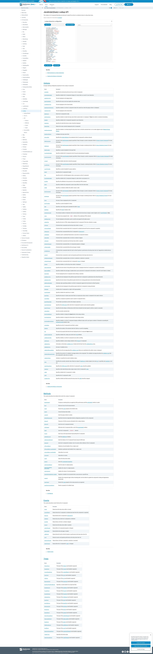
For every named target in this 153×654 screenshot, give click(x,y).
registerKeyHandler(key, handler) (50, 474)
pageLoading (46, 531)
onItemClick (46, 237)
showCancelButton (48, 314)
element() (46, 424)
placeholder (46, 273)
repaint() (46, 478)
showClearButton (47, 317)
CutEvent (46, 578)
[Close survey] (132, 1)
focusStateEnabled (50, 45)
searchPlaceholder (47, 301)
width (45, 375)
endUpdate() (89, 402)
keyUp (64, 609)
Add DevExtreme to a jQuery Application (55, 72)
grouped (47, 47)
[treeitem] (30, 10)
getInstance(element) (48, 439)
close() (45, 411)
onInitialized (46, 234)
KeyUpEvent (46, 609)
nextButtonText (47, 219)
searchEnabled (104, 212)
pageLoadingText (47, 267)
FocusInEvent (46, 590)
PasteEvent (46, 622)
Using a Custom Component (102, 140)
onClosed (46, 225)
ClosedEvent (46, 569)
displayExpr (48, 38)
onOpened (46, 240)
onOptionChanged (47, 244)
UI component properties (67, 461)
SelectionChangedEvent (48, 631)
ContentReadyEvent (48, 572)
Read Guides (56, 65)
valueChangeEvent (48, 366)
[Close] (150, 635)
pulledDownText (47, 276)
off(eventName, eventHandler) (50, 449)
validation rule (70, 344)
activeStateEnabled (50, 28)
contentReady (47, 512)
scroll (45, 537)
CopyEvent (46, 575)
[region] (141, 643)
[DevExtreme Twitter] (123, 652)
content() (46, 414)
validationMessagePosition (49, 354)
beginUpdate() (47, 402)
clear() (45, 408)
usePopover (46, 340)
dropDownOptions (49, 40)
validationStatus (47, 358)
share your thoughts (72, 1)
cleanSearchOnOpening (48, 107)
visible (45, 372)
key (97, 361)
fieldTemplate (49, 44)
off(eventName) (47, 446)
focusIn (64, 590)
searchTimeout (47, 308)
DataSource (64, 436)
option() (45, 461)
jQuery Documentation (50, 7)
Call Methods (50, 493)
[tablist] (79, 41)
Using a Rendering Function (102, 145)
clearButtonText (47, 110)
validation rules (75, 350)
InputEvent (46, 600)
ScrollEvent (46, 628)
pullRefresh (46, 534)
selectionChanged (47, 540)
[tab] (79, 41)
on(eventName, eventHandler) (50, 452)
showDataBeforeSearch (49, 321)
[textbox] (30, 8)
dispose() (46, 421)
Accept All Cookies (141, 642)
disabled (48, 37)
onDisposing (46, 231)
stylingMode (46, 325)
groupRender (48, 48)
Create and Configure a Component (54, 76)
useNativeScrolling (47, 337)
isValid (47, 55)
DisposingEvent (47, 581)
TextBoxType (46, 634)
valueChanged (47, 543)
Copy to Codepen (70, 24)
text (45, 331)
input (64, 600)
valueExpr (107, 361)
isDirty (47, 54)
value (79, 206)
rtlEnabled (46, 289)
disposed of (81, 231)
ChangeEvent (46, 565)
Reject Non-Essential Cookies (140, 646)
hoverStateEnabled (50, 52)
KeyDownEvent (47, 606)
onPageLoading (47, 247)
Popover (78, 340)
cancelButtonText (47, 104)
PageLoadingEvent (48, 618)
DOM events (64, 304)
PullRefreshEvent (47, 625)
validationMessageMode (49, 350)
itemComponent (49, 56)
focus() (45, 433)
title (77, 334)
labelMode (48, 61)
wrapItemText (47, 378)
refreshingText (47, 286)
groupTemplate (49, 49)
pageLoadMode (47, 270)
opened (45, 264)
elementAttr (48, 41)
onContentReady (47, 228)
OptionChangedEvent (48, 615)
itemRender (48, 57)
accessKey (48, 27)
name (45, 216)
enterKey (65, 587)
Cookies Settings (75, 651)
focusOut (65, 594)
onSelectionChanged (48, 258)
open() (45, 458)
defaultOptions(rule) (48, 418)
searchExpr (46, 295)
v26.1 (115, 7)
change (64, 566)
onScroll (45, 255)
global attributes (65, 137)
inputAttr (48, 53)
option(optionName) (48, 464)
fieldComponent (49, 42)
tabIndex (46, 328)
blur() (45, 405)
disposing (46, 515)
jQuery (33, 4)
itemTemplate (49, 59)
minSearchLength (47, 212)
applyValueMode (47, 101)
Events (46, 500)
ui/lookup (60, 17)
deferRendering (47, 117)
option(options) (47, 471)
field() (45, 430)
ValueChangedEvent (48, 637)
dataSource (46, 113)
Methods (47, 393)
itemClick (46, 521)
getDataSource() (47, 436)
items (47, 58)
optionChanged (47, 528)
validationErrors (89, 344)
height (47, 50)
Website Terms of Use (59, 651)
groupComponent (49, 46)
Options (47, 83)
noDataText (46, 222)
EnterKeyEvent (47, 587)
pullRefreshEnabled (48, 283)
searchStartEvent (47, 304)
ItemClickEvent (47, 603)
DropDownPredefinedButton (49, 584)
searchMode (46, 298)
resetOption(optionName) (49, 485)
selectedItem (46, 311)
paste (64, 622)
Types (46, 559)
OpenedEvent (47, 612)
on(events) (46, 455)
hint (47, 51)
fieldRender (48, 43)
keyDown (65, 606)
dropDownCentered (50, 39)
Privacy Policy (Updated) (67, 651)
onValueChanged (47, 261)
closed (45, 509)
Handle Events (50, 551)
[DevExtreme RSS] (127, 652)
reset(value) (46, 482)
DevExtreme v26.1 (23, 1)
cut (63, 578)
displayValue (46, 126)
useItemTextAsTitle (48, 334)
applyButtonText (49, 29)
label (47, 60)
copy (64, 575)
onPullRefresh (47, 251)
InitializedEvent (47, 597)
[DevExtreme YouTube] (125, 652)
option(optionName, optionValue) (48, 468)
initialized (46, 518)
